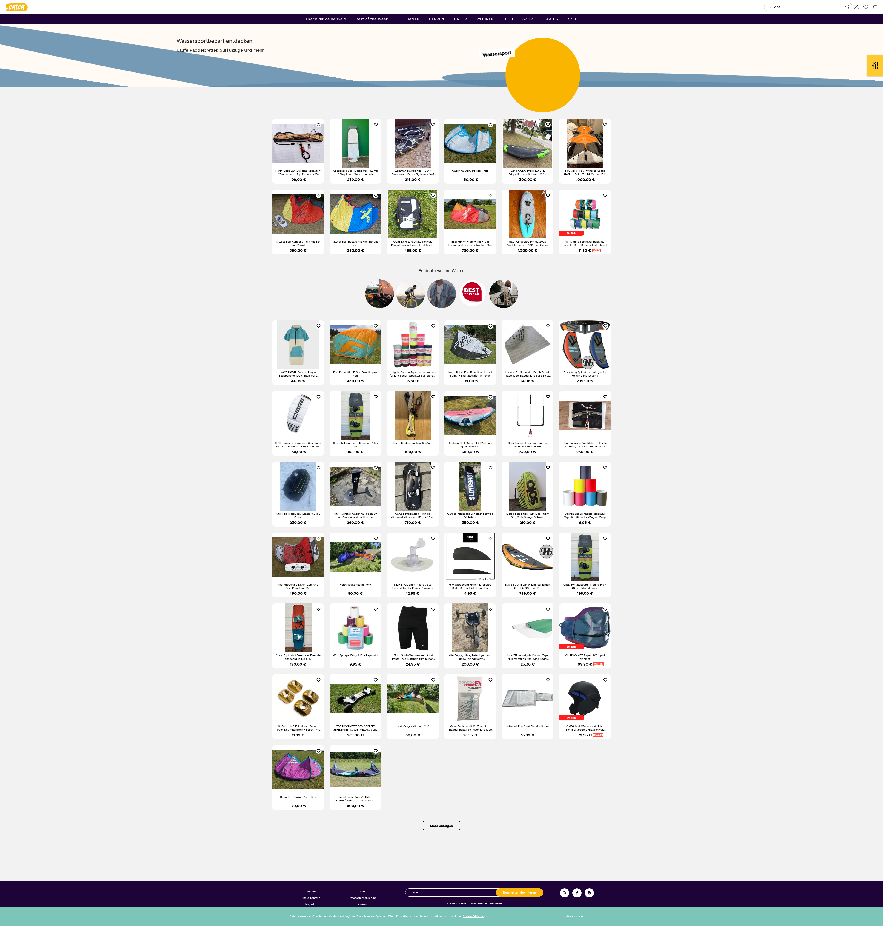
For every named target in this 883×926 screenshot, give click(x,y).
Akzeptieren (574, 916)
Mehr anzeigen (441, 825)
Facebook (577, 892)
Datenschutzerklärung (362, 898)
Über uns (310, 891)
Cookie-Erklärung (474, 916)
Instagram (564, 892)
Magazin (310, 904)
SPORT (528, 18)
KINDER (460, 18)
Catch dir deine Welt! (326, 18)
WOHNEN (485, 18)
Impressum (362, 904)
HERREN (436, 18)
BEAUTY (551, 18)
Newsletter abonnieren (519, 892)
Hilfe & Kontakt (310, 898)
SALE (572, 18)
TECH (508, 18)
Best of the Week (372, 18)
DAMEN (413, 18)
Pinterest (589, 892)
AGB (362, 891)
